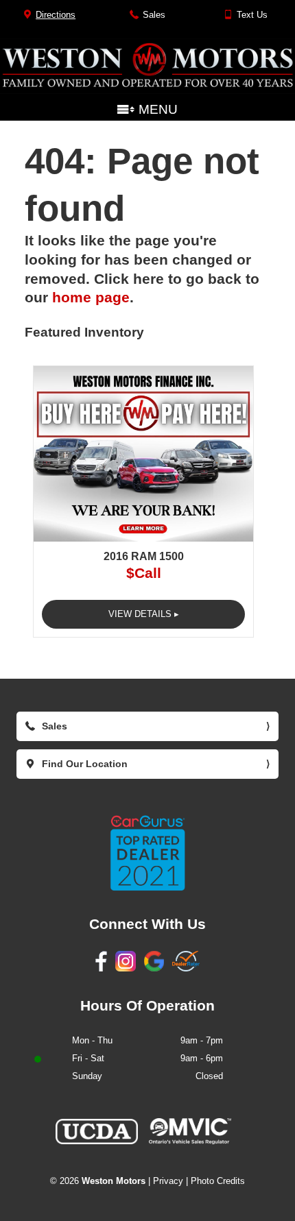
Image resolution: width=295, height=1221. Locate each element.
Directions (53, 19)
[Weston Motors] (147, 90)
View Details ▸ (143, 614)
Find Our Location (152, 768)
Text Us (250, 19)
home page (91, 297)
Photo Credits (218, 1181)
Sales (151, 19)
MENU (156, 110)
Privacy (168, 1181)
